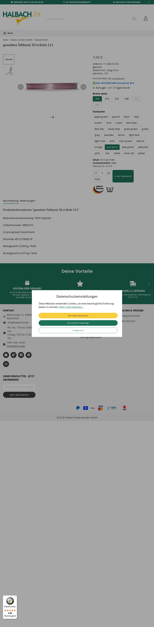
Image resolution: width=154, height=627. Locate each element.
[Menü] (15, 597)
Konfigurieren (78, 330)
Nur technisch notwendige (78, 323)
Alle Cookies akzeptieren (78, 315)
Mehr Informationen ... (71, 307)
